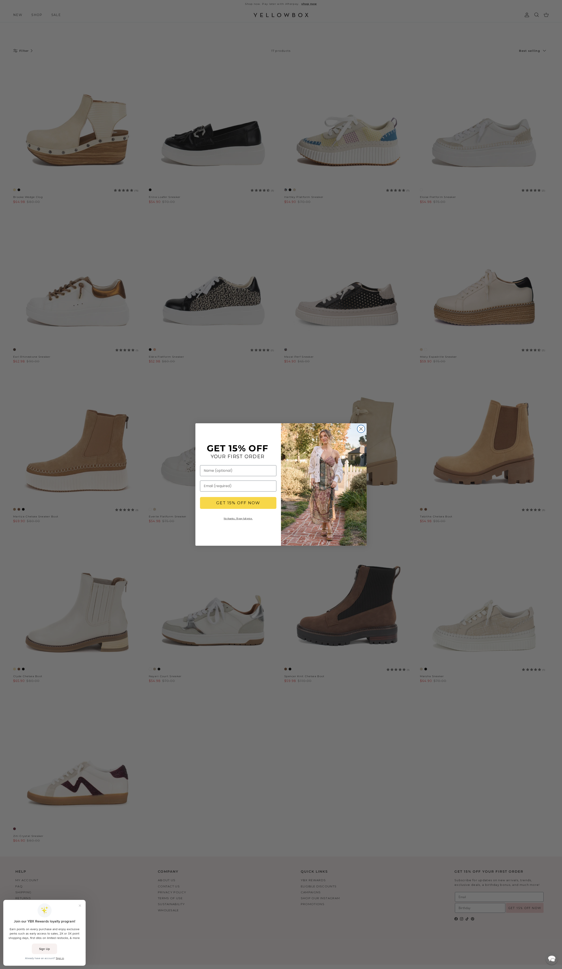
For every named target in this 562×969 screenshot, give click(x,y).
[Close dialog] (361, 429)
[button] (551, 958)
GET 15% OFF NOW (238, 503)
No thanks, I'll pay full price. (238, 518)
